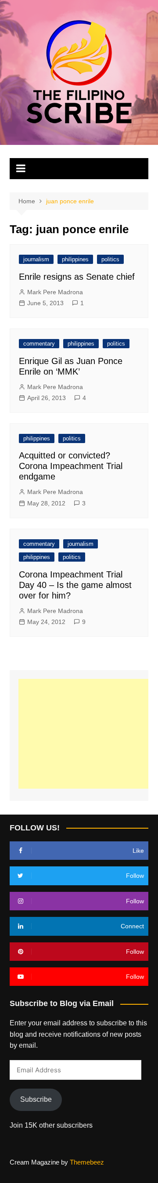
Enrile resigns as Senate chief (77, 276)
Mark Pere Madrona (55, 292)
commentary (39, 343)
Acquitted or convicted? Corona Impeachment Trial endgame (70, 466)
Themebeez (87, 1162)
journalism (36, 259)
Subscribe (36, 1099)
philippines (75, 259)
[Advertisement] (88, 734)
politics (110, 259)
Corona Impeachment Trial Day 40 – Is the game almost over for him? (75, 585)
